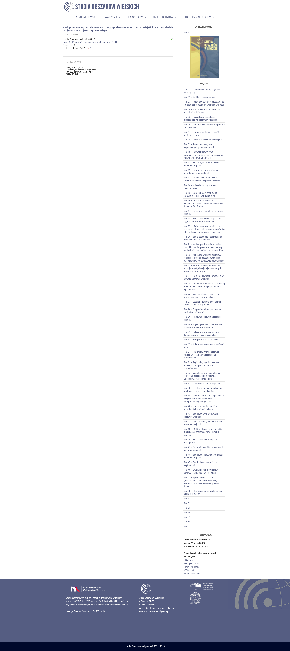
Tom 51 (187, 499)
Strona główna (85, 17)
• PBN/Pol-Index (191, 567)
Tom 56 (187, 522)
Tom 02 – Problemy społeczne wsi (199, 97)
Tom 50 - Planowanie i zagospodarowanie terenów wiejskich (91, 42)
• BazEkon (188, 560)
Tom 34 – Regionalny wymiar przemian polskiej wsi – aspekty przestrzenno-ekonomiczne (201, 355)
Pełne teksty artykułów (197, 17)
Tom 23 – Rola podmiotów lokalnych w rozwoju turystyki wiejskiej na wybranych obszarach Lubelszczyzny (202, 269)
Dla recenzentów (162, 17)
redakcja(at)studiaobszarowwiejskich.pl (156, 608)
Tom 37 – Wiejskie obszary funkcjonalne (202, 384)
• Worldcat (189, 570)
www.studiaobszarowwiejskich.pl (154, 611)
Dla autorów (135, 17)
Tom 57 (187, 33)
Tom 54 (187, 513)
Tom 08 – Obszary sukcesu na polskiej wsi (203, 140)
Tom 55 (187, 517)
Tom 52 (187, 503)
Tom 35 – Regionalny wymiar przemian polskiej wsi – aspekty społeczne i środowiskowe (201, 365)
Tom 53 (187, 508)
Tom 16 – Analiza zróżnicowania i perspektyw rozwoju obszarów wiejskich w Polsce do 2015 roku (203, 204)
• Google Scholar (191, 564)
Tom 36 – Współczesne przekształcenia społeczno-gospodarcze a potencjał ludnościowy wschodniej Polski (202, 376)
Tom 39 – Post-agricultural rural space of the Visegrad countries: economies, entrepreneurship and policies (204, 399)
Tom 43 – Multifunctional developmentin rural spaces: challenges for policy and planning (203, 432)
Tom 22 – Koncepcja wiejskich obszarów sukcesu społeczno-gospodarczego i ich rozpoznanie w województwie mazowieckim (204, 258)
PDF (92, 48)
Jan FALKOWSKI (71, 35)
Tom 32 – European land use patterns (201, 340)
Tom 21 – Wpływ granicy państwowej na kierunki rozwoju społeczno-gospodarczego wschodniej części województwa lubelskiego (204, 247)
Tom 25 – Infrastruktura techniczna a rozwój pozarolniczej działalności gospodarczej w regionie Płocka (204, 287)
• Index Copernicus (192, 574)
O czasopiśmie (109, 17)
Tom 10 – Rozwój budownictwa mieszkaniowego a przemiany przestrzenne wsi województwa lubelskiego (203, 155)
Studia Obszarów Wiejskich (138, 646)
